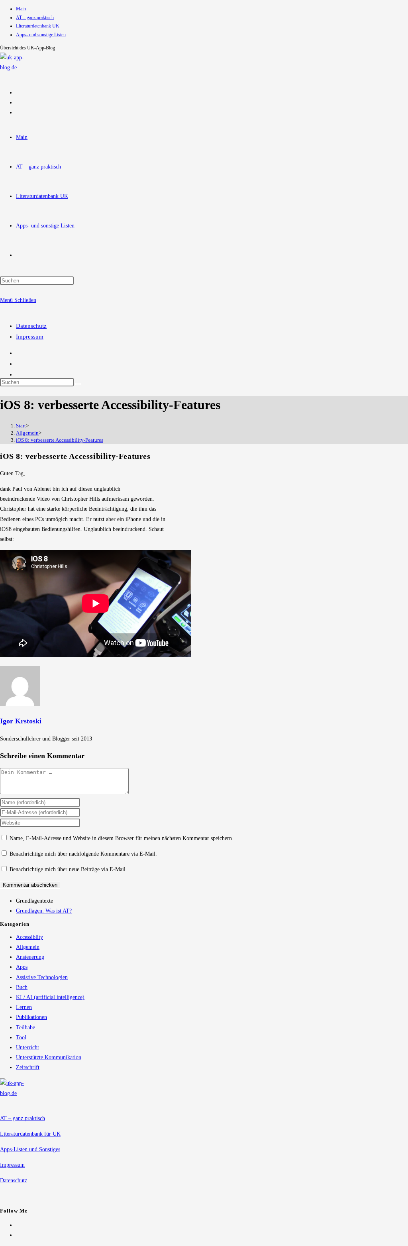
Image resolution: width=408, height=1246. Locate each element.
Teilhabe (25, 1027)
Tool (21, 1037)
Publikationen (31, 1017)
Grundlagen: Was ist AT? (44, 911)
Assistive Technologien (42, 977)
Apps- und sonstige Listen (41, 34)
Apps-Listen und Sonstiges (30, 1149)
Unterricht (27, 1047)
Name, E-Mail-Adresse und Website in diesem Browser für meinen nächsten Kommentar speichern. (121, 838)
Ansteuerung (30, 957)
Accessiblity (29, 937)
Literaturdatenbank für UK (30, 1134)
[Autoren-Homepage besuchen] (20, 704)
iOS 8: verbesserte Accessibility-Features (59, 440)
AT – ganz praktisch (35, 17)
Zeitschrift (27, 1067)
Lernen (24, 1007)
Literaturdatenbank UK (37, 26)
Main (21, 9)
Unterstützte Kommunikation (48, 1057)
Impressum (29, 336)
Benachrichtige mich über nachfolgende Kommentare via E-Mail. (83, 854)
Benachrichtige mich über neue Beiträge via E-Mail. (68, 869)
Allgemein (27, 947)
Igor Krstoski (20, 721)
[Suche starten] (78, 384)
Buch (21, 987)
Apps (21, 967)
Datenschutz (31, 326)
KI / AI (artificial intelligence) (50, 997)
